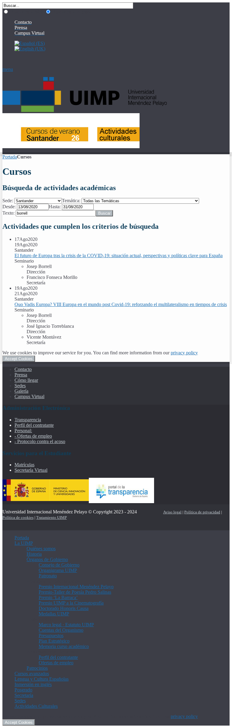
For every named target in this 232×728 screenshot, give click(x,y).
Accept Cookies (19, 358)
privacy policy (184, 352)
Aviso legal (172, 512)
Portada (9, 156)
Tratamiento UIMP (51, 517)
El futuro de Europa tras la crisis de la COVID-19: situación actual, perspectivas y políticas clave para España (118, 255)
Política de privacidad (202, 512)
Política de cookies (18, 517)
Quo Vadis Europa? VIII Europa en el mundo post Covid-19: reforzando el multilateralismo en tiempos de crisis (120, 304)
